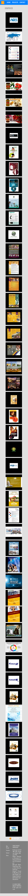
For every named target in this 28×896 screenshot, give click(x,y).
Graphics (8, 850)
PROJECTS (15, 2)
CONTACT (22, 2)
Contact (7, 853)
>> (17, 838)
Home (7, 855)
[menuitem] (8, 2)
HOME (9, 2)
